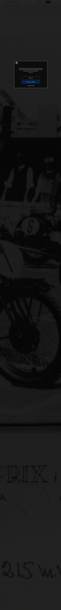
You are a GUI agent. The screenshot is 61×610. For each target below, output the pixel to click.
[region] (30, 74)
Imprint (32, 72)
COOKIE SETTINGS (30, 85)
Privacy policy (30, 72)
